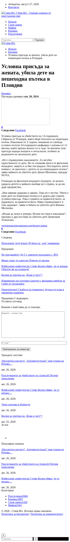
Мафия (12, 27)
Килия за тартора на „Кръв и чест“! (21, 416)
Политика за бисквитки (15, 514)
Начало (12, 21)
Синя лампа (15, 24)
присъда (26, 225)
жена (9, 225)
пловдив (17, 225)
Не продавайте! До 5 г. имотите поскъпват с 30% (29, 254)
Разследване (15, 33)
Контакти (13, 7)
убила (34, 225)
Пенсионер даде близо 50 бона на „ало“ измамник (30, 243)
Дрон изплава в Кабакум (15, 404)
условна (42, 225)
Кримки (13, 30)
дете (3, 225)
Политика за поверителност (47, 514)
